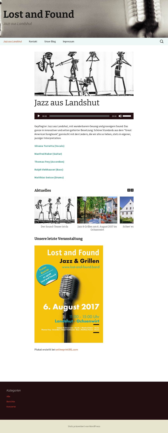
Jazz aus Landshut (12, 41)
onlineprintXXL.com (67, 349)
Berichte (11, 401)
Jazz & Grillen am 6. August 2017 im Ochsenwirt (97, 228)
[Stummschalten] (120, 116)
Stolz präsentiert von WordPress (84, 426)
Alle (8, 396)
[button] (132, 190)
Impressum (68, 41)
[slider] (127, 116)
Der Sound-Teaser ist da (54, 226)
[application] (84, 116)
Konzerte (11, 406)
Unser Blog (50, 41)
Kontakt (33, 41)
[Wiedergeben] (38, 116)
